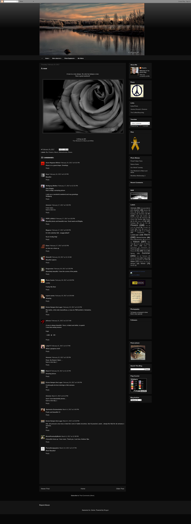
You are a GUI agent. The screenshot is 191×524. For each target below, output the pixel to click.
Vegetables (139, 259)
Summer (146, 253)
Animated (143, 208)
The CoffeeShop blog (137, 112)
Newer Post (45, 489)
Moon (132, 239)
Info (143, 230)
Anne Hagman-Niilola (53, 162)
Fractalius (145, 227)
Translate (145, 126)
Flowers (51, 152)
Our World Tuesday (137, 167)
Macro (56, 152)
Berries (146, 210)
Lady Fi (48, 346)
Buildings (133, 214)
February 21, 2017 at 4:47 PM (60, 346)
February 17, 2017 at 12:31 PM (68, 185)
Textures (144, 256)
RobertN (48, 257)
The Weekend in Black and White (83, 141)
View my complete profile (145, 75)
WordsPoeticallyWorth (53, 436)
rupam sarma (50, 295)
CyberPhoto (134, 106)
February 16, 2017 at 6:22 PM (59, 174)
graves (146, 229)
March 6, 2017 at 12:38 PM (70, 436)
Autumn (136, 210)
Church (133, 219)
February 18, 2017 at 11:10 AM (62, 257)
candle (137, 216)
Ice (138, 231)
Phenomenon (144, 247)
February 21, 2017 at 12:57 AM (61, 320)
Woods (132, 265)
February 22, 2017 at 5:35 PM (61, 357)
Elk (134, 221)
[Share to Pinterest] (67, 150)
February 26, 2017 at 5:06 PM (72, 382)
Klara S (48, 371)
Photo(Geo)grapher (52, 448)
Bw (47, 152)
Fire (146, 223)
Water (133, 261)
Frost (132, 229)
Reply (47, 168)
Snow (145, 251)
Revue (146, 249)
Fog (147, 225)
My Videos (81, 58)
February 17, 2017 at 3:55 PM (61, 205)
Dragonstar (49, 268)
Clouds (140, 219)
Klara (47, 245)
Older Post (120, 489)
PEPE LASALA (50, 218)
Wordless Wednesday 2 (138, 175)
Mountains (139, 239)
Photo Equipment (69, 58)
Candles (145, 216)
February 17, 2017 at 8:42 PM (59, 245)
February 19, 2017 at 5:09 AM (64, 295)
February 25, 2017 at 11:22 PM (61, 371)
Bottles (146, 212)
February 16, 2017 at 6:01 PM (70, 162)
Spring (133, 253)
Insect (148, 231)
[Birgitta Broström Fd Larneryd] (131, 273)
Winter (143, 263)
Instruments (140, 232)
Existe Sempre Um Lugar (54, 307)
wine (147, 261)
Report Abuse (44, 505)
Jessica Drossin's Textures (139, 109)
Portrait (141, 249)
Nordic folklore (139, 244)
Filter (141, 223)
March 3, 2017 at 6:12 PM (60, 396)
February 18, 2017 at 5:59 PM (64, 280)
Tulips (145, 258)
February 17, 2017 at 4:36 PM (65, 218)
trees (138, 258)
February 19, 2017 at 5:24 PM (72, 307)
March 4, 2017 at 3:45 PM (71, 409)
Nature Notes (135, 164)
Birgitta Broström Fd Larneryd (138, 271)
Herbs (132, 231)
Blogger (106, 510)
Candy (132, 217)
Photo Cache (50, 280)
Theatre (132, 258)
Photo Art (133, 249)
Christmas (145, 217)
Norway (148, 244)
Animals (133, 208)
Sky (138, 251)
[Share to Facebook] (65, 150)
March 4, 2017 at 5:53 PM (71, 421)
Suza (47, 174)
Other (135, 245)
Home (47, 58)
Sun (138, 256)
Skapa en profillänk (135, 275)
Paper (145, 245)
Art (149, 208)
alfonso (48, 320)
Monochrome (63, 152)
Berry (132, 212)
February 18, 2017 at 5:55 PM (63, 268)
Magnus (48, 230)
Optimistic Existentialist (54, 409)
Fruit (139, 229)
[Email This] (60, 150)
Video (146, 259)
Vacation (133, 259)
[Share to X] (64, 150)
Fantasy (133, 223)
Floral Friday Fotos (136, 161)
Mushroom (147, 239)
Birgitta (144, 68)
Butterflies (142, 214)
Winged (133, 263)
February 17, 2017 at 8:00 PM (61, 230)
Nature (136, 241)
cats (137, 217)
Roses (70, 152)
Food (132, 227)
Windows (141, 261)
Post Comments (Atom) (87, 495)
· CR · (54, 335)
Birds (138, 212)
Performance (134, 247)
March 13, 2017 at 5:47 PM (68, 448)
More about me (56, 58)
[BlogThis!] (62, 150)
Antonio (48, 205)
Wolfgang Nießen (51, 185)
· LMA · (48, 335)
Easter (148, 219)
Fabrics (139, 221)
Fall (145, 221)
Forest (138, 227)
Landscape (135, 235)
